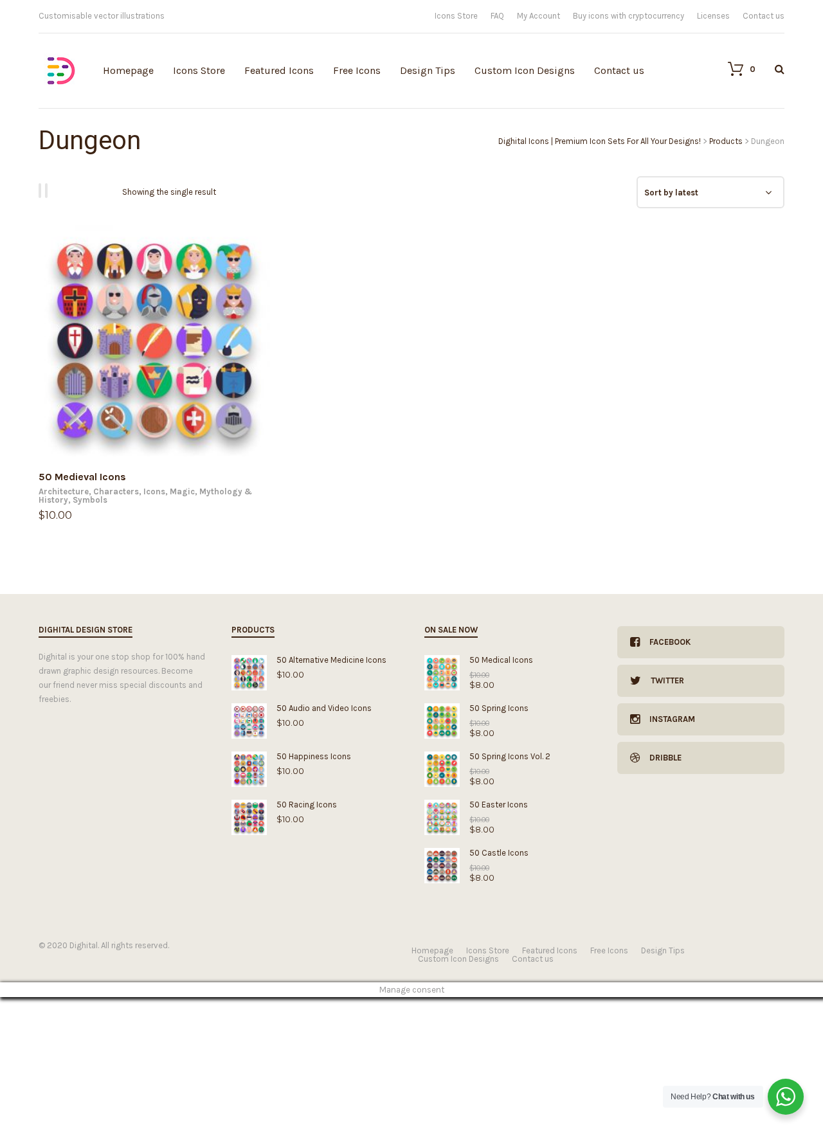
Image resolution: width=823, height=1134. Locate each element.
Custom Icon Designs (525, 70)
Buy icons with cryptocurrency (628, 16)
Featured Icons (279, 70)
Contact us (763, 16)
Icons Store (456, 16)
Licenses (713, 16)
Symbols (90, 500)
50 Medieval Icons (82, 477)
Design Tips (427, 70)
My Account (538, 16)
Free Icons (357, 70)
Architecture (64, 491)
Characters (116, 491)
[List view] (48, 190)
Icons (154, 491)
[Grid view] (42, 190)
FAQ (497, 16)
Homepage (128, 70)
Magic (182, 491)
